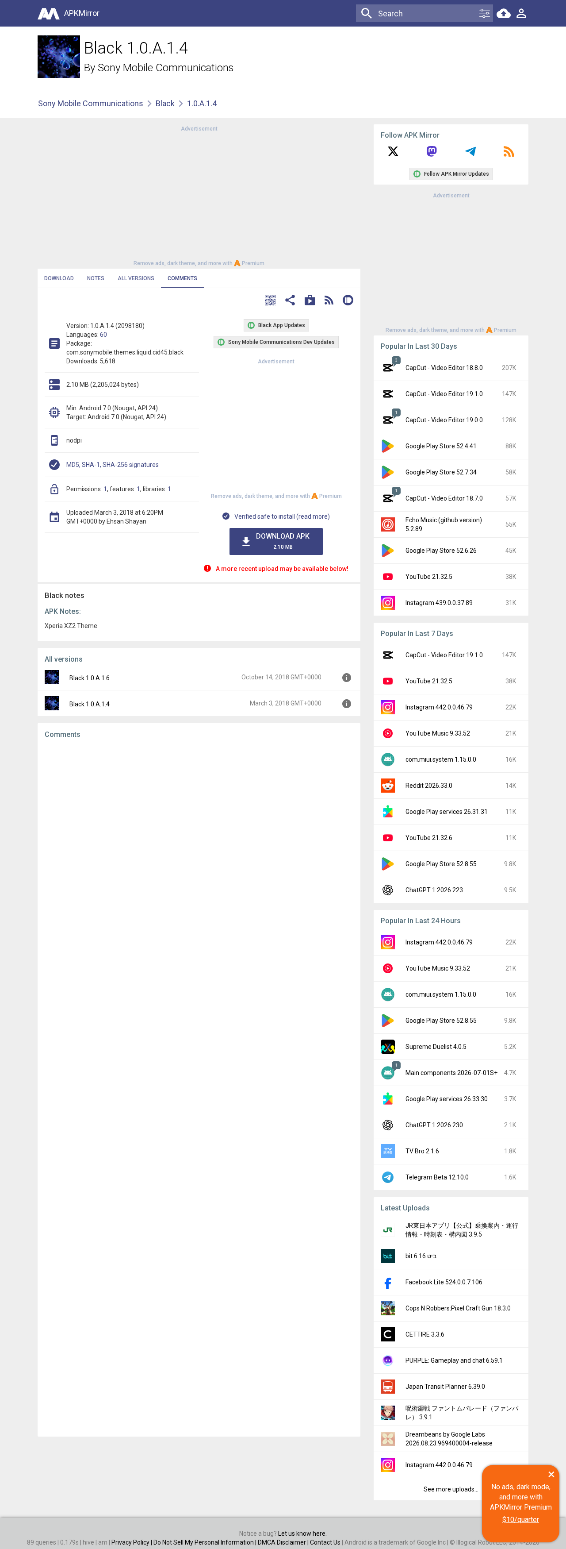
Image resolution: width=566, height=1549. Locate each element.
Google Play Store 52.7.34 (441, 472)
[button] (270, 301)
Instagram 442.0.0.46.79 (439, 707)
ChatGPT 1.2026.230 (434, 1125)
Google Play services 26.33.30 (446, 1098)
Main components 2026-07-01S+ (451, 1072)
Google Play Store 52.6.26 (441, 550)
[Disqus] (199, 1087)
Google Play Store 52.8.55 (441, 863)
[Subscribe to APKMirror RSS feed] (509, 154)
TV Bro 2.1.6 (422, 1151)
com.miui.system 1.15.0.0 (440, 759)
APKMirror (81, 13)
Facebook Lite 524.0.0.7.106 (443, 1282)
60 (103, 334)
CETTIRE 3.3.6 (424, 1334)
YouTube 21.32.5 (428, 576)
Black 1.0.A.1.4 (89, 704)
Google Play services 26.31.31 (446, 811)
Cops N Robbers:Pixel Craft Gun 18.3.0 (458, 1308)
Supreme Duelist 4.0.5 (436, 1046)
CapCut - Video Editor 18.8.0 (444, 367)
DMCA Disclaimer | (284, 1542)
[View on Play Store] (310, 301)
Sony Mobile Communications (166, 68)
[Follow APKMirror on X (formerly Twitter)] (393, 154)
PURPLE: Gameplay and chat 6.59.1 (454, 1360)
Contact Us (325, 1542)
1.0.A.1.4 (202, 103)
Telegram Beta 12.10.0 (437, 1177)
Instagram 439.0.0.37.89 (439, 602)
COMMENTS (182, 278)
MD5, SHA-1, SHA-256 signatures (112, 464)
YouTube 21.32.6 (428, 837)
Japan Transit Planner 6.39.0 (445, 1386)
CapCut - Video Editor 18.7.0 (444, 498)
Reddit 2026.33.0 (428, 785)
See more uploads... (451, 1489)
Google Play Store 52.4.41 (441, 446)
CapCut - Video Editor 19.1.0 (444, 393)
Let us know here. (302, 1533)
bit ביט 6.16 (420, 1256)
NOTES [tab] (95, 278)
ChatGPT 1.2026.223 (434, 890)
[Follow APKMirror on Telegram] (470, 154)
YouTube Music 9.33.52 (437, 733)
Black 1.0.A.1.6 (89, 678)
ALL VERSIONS (136, 278)
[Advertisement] (199, 195)
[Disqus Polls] (199, 857)
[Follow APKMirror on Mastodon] (431, 154)
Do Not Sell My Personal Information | (205, 1542)
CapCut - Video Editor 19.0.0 (444, 420)
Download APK (283, 541)
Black (165, 103)
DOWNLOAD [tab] (59, 278)
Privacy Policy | (132, 1542)
